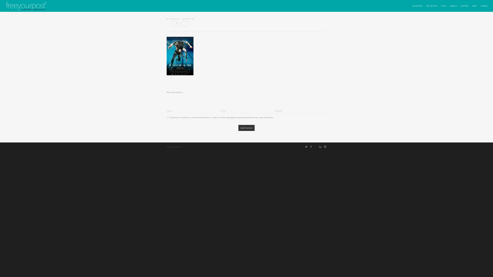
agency (453, 6)
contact (484, 6)
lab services (431, 6)
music (444, 6)
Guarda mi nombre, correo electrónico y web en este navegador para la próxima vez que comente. (221, 117)
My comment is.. (175, 92)
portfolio (465, 6)
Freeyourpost (174, 19)
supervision (417, 6)
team (474, 6)
